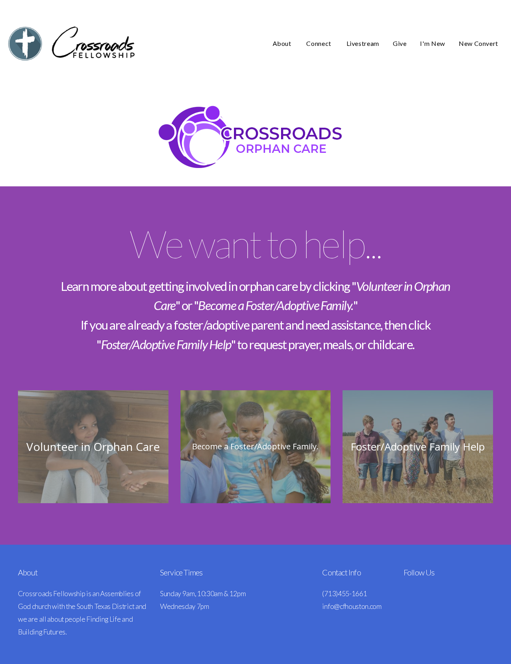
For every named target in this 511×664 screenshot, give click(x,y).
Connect (319, 43)
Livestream (363, 43)
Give (400, 43)
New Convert (478, 43)
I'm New (432, 43)
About (283, 43)
